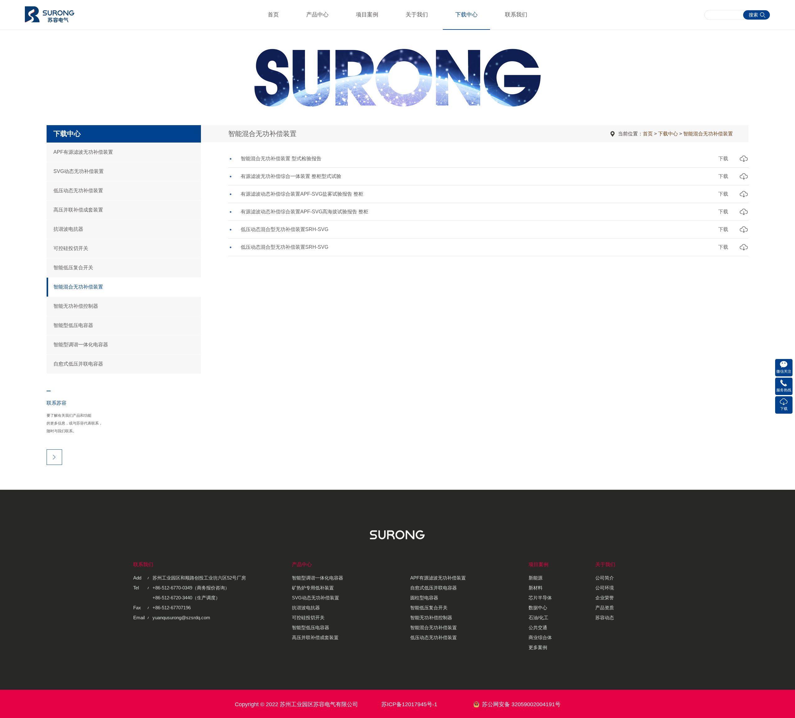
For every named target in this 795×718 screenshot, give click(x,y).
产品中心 (317, 14)
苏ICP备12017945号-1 (409, 704)
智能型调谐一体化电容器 (80, 344)
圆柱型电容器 (424, 597)
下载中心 (466, 14)
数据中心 (538, 607)
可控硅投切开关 (70, 248)
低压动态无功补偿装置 (78, 190)
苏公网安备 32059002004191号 (521, 704)
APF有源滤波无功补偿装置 (83, 152)
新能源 (536, 577)
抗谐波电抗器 (68, 229)
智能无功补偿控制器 (75, 306)
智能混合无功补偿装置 (78, 286)
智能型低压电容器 (73, 325)
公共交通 (538, 627)
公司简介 (604, 577)
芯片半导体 (540, 597)
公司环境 (604, 587)
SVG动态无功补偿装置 (78, 171)
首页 (273, 14)
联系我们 (516, 14)
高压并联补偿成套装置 (78, 209)
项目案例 (367, 14)
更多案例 (538, 647)
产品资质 (604, 607)
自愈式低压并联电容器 (78, 363)
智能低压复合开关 (73, 267)
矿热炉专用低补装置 (313, 587)
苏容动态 (604, 617)
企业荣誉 (604, 597)
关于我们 (417, 14)
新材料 (536, 587)
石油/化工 (538, 617)
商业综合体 (540, 637)
